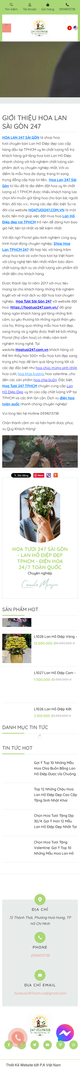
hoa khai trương (31, 373)
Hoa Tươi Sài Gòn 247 (34, 301)
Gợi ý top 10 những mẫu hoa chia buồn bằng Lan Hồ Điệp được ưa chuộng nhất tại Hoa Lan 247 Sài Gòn (55, 768)
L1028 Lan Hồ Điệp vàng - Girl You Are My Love (55, 630)
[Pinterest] (60, 1045)
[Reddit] (55, 474)
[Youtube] (47, 1045)
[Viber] (48, 475)
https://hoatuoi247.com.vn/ (34, 307)
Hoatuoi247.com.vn (32, 349)
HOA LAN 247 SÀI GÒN (20, 137)
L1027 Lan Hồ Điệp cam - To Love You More (55, 667)
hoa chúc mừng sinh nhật (56, 367)
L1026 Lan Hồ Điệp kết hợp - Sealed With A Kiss (54, 703)
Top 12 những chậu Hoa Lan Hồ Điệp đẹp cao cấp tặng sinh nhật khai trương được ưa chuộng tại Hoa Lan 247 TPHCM (55, 795)
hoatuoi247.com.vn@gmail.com (40, 993)
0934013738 (40, 955)
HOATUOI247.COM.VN (46, 210)
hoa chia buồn (45, 380)
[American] (75, 28)
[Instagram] (73, 1045)
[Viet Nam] (69, 28)
